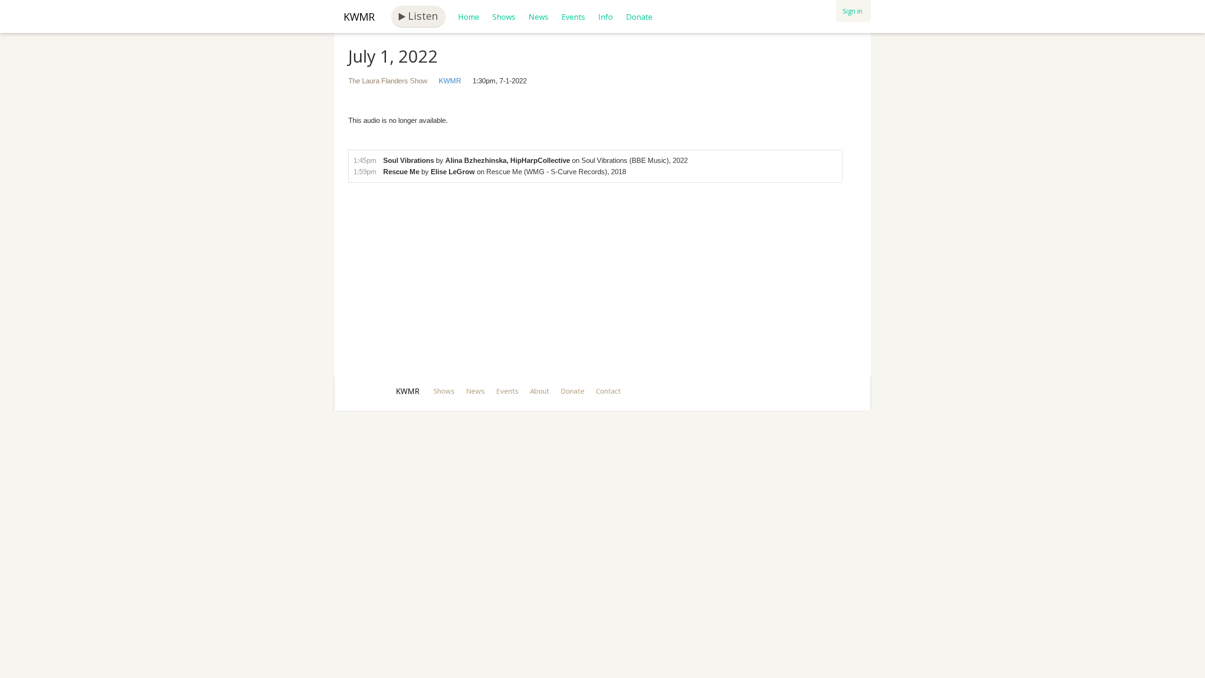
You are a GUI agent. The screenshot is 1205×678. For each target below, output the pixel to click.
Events (573, 17)
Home (468, 17)
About (539, 391)
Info (605, 17)
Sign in (852, 11)
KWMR (359, 16)
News (538, 17)
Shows (503, 17)
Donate (639, 17)
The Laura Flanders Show (387, 81)
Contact (608, 391)
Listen (421, 15)
